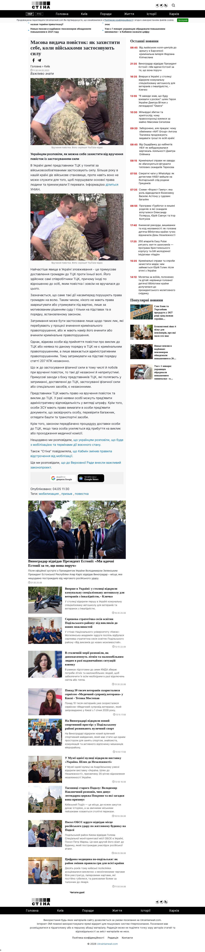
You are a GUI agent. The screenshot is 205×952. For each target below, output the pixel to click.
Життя (129, 14)
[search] (173, 5)
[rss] (165, 5)
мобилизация (49, 494)
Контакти (127, 937)
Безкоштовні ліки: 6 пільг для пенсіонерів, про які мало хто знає (138, 23)
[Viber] (45, 60)
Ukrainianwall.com (107, 943)
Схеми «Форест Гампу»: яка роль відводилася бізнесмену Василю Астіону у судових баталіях (156, 194)
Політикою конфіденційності (118, 20)
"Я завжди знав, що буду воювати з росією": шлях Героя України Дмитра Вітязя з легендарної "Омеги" (157, 100)
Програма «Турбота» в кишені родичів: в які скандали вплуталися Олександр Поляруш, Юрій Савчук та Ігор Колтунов (157, 212)
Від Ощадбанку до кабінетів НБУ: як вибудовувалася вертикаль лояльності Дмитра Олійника (157, 149)
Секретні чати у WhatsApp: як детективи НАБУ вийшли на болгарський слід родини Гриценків (156, 178)
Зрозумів (182, 20)
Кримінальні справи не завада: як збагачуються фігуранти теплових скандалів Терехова (157, 164)
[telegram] (157, 5)
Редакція (113, 937)
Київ (84, 14)
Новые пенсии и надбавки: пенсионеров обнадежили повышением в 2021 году (60, 30)
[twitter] (161, 5)
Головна (62, 14)
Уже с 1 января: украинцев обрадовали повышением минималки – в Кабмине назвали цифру (135, 30)
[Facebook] (33, 60)
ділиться (112, 184)
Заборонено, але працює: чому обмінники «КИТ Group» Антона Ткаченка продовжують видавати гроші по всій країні (158, 133)
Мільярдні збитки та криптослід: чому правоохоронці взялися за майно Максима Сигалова (154, 117)
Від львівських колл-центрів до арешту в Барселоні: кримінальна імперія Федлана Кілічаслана (157, 52)
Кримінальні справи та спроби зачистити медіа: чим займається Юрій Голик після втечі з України (157, 265)
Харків (174, 14)
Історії (152, 14)
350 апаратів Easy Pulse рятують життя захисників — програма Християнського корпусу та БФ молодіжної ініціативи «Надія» (155, 248)
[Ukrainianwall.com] (41, 5)
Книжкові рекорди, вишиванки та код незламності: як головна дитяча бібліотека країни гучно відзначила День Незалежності (157, 230)
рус (39, 13)
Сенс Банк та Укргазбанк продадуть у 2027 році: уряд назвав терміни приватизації (61, 23)
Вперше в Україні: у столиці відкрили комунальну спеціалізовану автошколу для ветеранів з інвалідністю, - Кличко (157, 83)
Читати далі (77, 892)
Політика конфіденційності (88, 937)
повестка (82, 494)
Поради (106, 14)
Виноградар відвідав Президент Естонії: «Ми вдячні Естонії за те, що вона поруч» (158, 67)
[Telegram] (39, 60)
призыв (66, 494)
